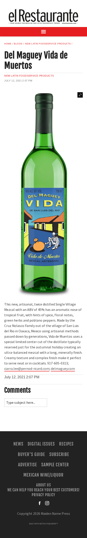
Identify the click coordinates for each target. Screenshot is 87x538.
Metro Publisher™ (48, 524)
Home (7, 43)
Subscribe (59, 454)
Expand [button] (80, 95)
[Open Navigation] (43, 31)
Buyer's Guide (31, 454)
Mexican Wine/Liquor (43, 475)
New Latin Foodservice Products (48, 43)
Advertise (27, 464)
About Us (43, 485)
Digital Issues (41, 444)
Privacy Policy (43, 495)
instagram (47, 503)
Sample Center (55, 464)
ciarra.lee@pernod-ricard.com (26, 368)
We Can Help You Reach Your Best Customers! (43, 490)
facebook (40, 503)
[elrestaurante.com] (43, 16)
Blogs (18, 43)
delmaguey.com (63, 368)
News (18, 444)
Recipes (66, 444)
